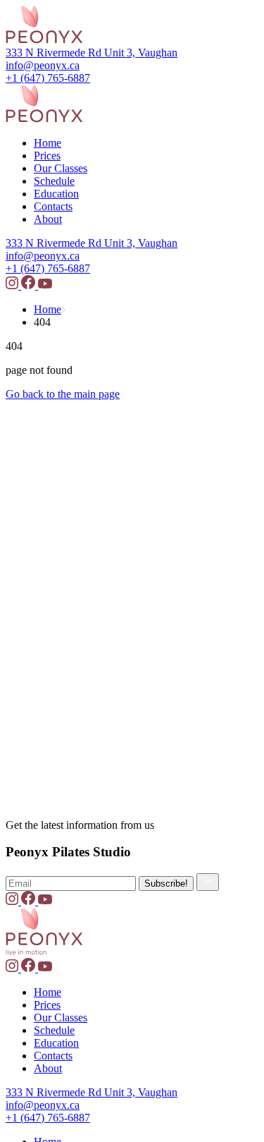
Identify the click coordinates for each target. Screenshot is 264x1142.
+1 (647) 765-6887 (48, 78)
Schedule (54, 181)
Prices (47, 156)
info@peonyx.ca (43, 65)
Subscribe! (166, 883)
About (48, 219)
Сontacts (53, 206)
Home (47, 143)
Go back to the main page (63, 394)
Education (56, 194)
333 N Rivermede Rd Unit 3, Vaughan (91, 53)
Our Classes (60, 168)
